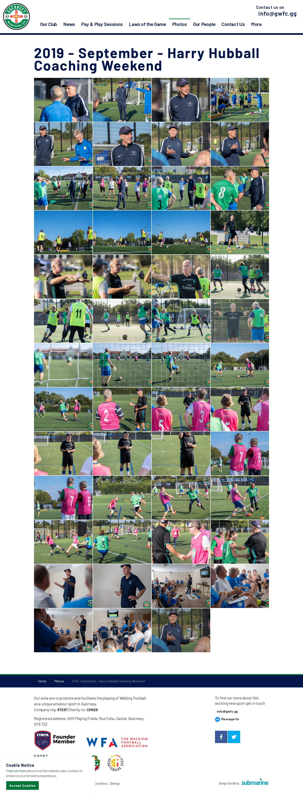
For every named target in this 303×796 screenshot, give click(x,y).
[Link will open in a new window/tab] (221, 737)
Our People (204, 24)
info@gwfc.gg (277, 13)
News (69, 24)
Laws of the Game (147, 24)
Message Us (229, 719)
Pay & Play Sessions (102, 24)
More (256, 24)
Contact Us (233, 24)
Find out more (16, 771)
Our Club (48, 24)
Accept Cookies (22, 785)
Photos (179, 24)
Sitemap (115, 783)
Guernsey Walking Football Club (16, 16)
